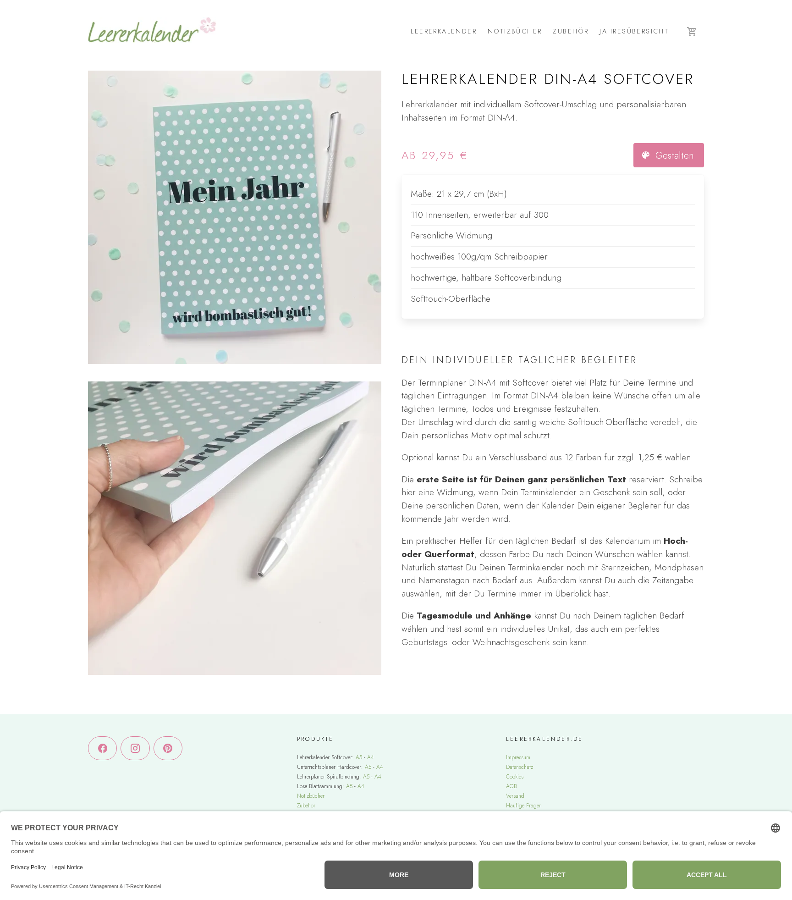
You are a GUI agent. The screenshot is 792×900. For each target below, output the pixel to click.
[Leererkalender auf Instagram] (135, 748)
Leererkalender (444, 31)
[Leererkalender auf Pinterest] (168, 748)
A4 (370, 757)
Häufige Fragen (524, 805)
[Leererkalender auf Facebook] (102, 748)
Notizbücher (515, 31)
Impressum (518, 757)
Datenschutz (519, 767)
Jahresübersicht (634, 31)
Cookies (514, 776)
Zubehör (570, 31)
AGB (511, 786)
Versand (515, 796)
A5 (359, 757)
